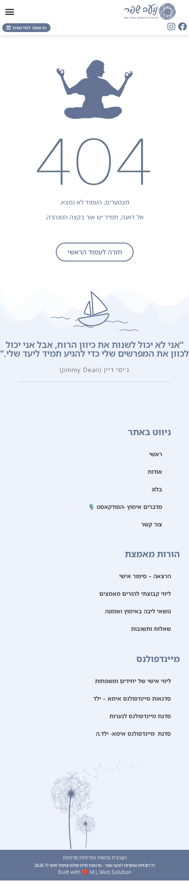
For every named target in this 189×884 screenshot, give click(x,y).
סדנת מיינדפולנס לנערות (140, 716)
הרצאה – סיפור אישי (145, 576)
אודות (155, 472)
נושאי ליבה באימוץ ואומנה (138, 611)
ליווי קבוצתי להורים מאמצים (135, 594)
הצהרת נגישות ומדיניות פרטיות (95, 857)
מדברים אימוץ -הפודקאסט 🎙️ (125, 507)
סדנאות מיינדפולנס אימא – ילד (132, 698)
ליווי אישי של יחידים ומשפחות (133, 681)
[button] (9, 11)
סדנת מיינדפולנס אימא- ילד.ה (133, 733)
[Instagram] (171, 26)
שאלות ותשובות (151, 629)
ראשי (155, 454)
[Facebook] (182, 26)
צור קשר (151, 524)
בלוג (157, 489)
